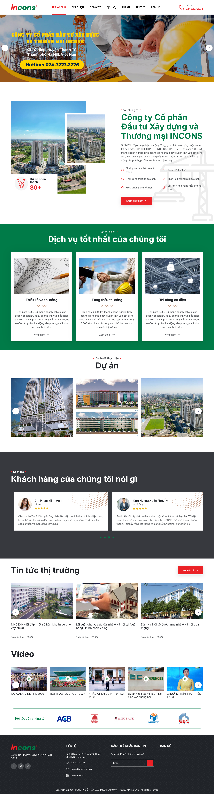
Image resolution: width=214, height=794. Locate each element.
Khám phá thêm (134, 200)
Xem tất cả (188, 570)
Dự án (126, 7)
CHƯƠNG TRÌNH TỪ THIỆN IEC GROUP (145, 695)
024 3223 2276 (194, 8)
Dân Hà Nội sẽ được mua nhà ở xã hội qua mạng (105, 626)
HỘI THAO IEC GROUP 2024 (28, 693)
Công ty (95, 7)
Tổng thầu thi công (107, 300)
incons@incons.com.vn (81, 769)
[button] (4, 48)
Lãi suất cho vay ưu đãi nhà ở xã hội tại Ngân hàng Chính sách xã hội (41, 626)
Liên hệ (155, 7)
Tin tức (140, 7)
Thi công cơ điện (172, 300)
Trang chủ (59, 7)
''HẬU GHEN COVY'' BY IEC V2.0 (67, 695)
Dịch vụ (111, 7)
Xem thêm (39, 334)
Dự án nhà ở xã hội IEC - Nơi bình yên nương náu (106, 695)
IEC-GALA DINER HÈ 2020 (183, 693)
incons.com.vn (77, 775)
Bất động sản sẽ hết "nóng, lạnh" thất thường (167, 626)
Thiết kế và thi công (41, 300)
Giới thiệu (78, 7)
